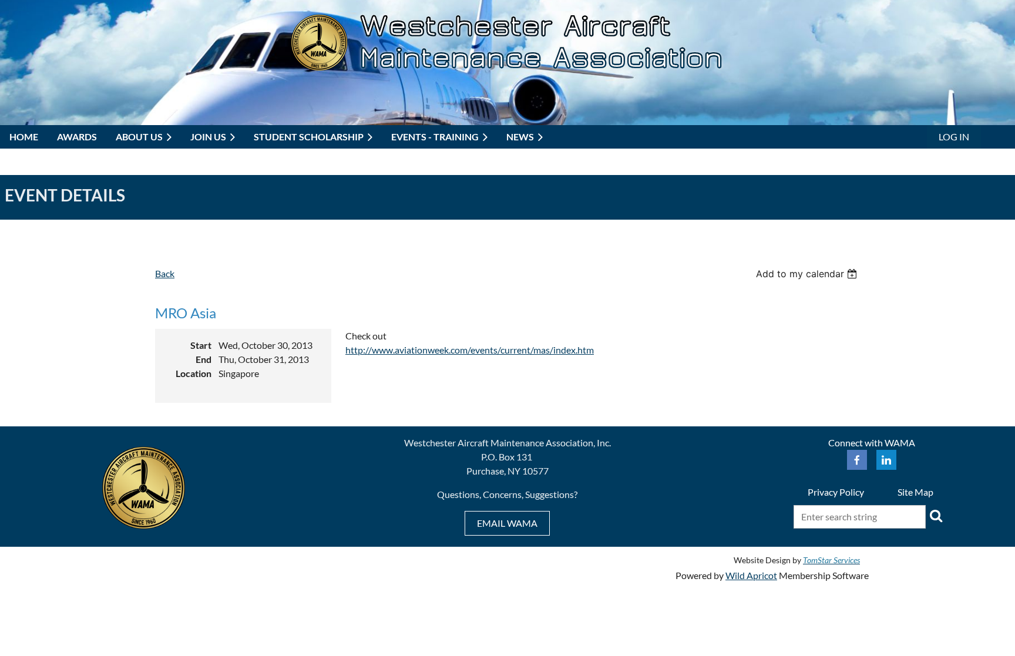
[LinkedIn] (886, 460)
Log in (954, 136)
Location (193, 373)
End (203, 359)
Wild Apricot (751, 575)
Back (164, 273)
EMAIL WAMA (507, 523)
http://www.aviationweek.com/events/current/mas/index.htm (469, 349)
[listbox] (808, 274)
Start (200, 345)
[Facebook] (857, 460)
